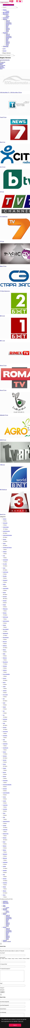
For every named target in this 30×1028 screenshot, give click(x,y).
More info (20, 1021)
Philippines (5, 608)
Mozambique (6, 637)
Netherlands (5, 633)
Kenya (4, 682)
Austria (4, 866)
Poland (4, 604)
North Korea (5, 617)
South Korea (5, 572)
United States (6, 527)
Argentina (5, 882)
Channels (5, 46)
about (1, 64)
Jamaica (4, 690)
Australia (5, 870)
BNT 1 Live (2, 340)
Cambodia (5, 829)
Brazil (4, 841)
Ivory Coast (5, 694)
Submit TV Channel (7, 941)
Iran (3, 715)
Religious (8, 29)
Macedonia (5, 662)
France (4, 764)
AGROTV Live (3, 440)
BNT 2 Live (2, 315)
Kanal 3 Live (2, 514)
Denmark (5, 788)
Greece (4, 751)
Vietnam (4, 518)
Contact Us (5, 901)
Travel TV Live (3, 117)
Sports (7, 31)
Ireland (4, 706)
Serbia (4, 584)
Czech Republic (6, 792)
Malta (4, 653)
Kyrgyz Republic (6, 674)
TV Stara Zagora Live (5, 291)
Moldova (5, 645)
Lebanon (5, 670)
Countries (6, 17)
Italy (4, 698)
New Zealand (5, 629)
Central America (6, 821)
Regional (8, 28)
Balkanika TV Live (4, 415)
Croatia (4, 800)
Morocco (5, 641)
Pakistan (4, 612)
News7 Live (2, 142)
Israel (4, 702)
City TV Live (2, 167)
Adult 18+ (8, 20)
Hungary (4, 727)
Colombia (5, 809)
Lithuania (5, 666)
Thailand (4, 551)
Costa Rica (5, 805)
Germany (5, 756)
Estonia (4, 776)
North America (6, 621)
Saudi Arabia (5, 588)
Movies (7, 24)
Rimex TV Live (3, 365)
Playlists (5, 33)
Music (7, 26)
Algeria (4, 886)
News (7, 27)
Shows (7, 30)
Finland (4, 768)
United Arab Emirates (7, 535)
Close (4, 905)
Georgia (4, 760)
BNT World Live (3, 489)
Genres (5, 19)
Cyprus (4, 796)
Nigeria (4, 625)
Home (4, 10)
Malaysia (5, 657)
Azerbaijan (5, 862)
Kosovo (4, 678)
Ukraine (4, 539)
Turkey (4, 543)
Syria (4, 555)
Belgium (4, 845)
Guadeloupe (5, 747)
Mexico (4, 649)
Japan (4, 686)
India (4, 723)
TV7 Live (2, 241)
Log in (7, 15)
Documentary (8, 22)
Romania (5, 596)
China (4, 813)
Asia (4, 874)
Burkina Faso (5, 833)
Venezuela (5, 523)
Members (6, 14)
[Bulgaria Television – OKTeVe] (16, 2)
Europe (4, 772)
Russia (4, 592)
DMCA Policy (5, 902)
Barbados (5, 854)
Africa (4, 895)
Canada (4, 825)
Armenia (4, 878)
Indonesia (5, 719)
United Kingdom (6, 531)
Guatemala (5, 743)
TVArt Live (2, 464)
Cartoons (8, 21)
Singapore (5, 580)
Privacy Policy (6, 903)
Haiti (4, 739)
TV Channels (2, 62)
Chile (4, 817)
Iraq (4, 711)
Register (7, 16)
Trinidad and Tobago (7, 547)
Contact (7, 11)
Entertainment (9, 23)
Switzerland (5, 559)
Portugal (4, 600)
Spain (4, 567)
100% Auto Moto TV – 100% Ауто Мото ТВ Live (11, 92)
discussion (2, 67)
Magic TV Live (3, 266)
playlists (1, 63)
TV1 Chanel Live (3, 216)
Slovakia (4, 576)
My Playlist (6, 12)
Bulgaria (4, 837)
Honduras (5, 735)
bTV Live (2, 191)
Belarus (4, 850)
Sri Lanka (5, 563)
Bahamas (5, 858)
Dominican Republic (7, 784)
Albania (4, 890)
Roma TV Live (3, 390)
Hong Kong (5, 731)
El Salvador (5, 780)
